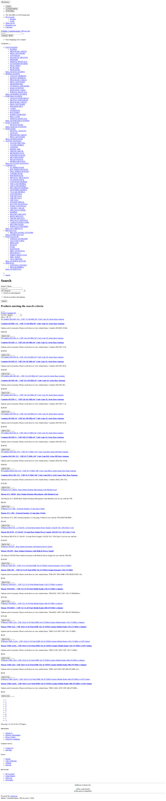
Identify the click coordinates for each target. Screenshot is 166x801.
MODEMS (14, 60)
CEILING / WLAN (17, 208)
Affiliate (8, 763)
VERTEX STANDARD (19, 239)
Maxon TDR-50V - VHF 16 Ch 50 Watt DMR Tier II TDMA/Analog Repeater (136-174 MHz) (37, 570)
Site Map (8, 750)
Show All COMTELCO (14, 228)
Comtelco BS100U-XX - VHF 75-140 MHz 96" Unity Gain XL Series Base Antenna (32, 324)
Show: (3, 317)
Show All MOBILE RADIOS (16, 94)
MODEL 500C (15, 149)
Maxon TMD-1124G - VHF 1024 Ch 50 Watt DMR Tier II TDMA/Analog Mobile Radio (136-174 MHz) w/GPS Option (46, 646)
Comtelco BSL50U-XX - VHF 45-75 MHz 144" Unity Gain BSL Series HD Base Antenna (35, 456)
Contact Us (9, 748)
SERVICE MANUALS (18, 62)
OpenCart (13, 796)
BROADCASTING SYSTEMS (21, 233)
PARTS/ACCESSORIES (19, 226)
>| (6, 720)
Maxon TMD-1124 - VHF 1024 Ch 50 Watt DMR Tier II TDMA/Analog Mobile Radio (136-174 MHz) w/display (44, 627)
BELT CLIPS (15, 117)
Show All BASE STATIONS (15, 127)
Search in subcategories (11, 293)
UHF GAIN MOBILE (18, 186)
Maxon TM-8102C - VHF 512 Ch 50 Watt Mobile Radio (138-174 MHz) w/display (32, 589)
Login (12, 21)
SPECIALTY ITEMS (18, 210)
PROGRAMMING (17, 267)
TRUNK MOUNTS (17, 218)
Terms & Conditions (12, 739)
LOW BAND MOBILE (18, 182)
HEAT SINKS (15, 66)
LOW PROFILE (16, 194)
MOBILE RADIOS (12, 74)
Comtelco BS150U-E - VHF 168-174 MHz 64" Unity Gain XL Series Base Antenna (32, 437)
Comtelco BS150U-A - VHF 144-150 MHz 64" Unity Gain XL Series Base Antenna (32, 342)
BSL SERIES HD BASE (19, 169)
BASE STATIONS (17, 88)
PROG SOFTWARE (17, 53)
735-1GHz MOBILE (17, 192)
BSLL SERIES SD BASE (19, 171)
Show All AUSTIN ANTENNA (17, 163)
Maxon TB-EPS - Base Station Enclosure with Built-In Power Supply (27, 551)
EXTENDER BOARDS (19, 64)
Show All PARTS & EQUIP (15, 261)
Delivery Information (12, 735)
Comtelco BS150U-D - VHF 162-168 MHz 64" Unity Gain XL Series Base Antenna (32, 418)
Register (13, 19)
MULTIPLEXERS (17, 157)
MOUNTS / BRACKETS (19, 178)
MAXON (13, 245)
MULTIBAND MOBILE (19, 188)
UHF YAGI (14, 200)
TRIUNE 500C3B (16, 151)
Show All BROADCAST (14, 235)
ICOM (12, 247)
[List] (2, 311)
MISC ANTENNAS (17, 251)
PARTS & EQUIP (12, 237)
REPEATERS (15, 70)
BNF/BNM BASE (16, 176)
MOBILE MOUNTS (17, 161)
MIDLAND (14, 243)
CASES (13, 108)
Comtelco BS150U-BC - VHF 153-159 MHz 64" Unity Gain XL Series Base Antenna (33, 380)
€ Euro (8, 6)
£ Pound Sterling (11, 9)
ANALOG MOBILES (18, 76)
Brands (8, 759)
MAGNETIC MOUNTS (19, 57)
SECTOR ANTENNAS (18, 204)
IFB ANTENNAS (16, 159)
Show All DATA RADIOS (15, 72)
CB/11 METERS (16, 259)
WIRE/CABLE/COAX (18, 255)
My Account (9, 774)
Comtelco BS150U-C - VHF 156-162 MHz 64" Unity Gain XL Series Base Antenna (32, 399)
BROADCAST (11, 231)
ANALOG (14, 133)
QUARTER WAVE (17, 180)
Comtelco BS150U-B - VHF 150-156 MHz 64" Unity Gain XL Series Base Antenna (32, 361)
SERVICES (9, 263)
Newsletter (9, 780)
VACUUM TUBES (17, 241)
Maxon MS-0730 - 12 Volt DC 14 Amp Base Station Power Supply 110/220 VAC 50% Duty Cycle (38, 532)
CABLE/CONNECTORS (19, 222)
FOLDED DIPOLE (17, 202)
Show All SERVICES (13, 269)
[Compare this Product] (14, 336)
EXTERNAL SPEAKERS (19, 86)
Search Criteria (6, 286)
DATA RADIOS (11, 47)
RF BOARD (14, 68)
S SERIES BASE (16, 174)
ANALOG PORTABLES (19, 98)
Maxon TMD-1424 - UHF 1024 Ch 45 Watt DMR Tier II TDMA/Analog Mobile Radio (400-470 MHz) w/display (44, 665)
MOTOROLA (15, 253)
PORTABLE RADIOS (13, 96)
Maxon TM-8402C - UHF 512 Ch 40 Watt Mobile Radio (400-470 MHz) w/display (32, 608)
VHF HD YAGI (16, 196)
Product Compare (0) (8, 313)
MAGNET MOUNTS (18, 214)
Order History (10, 776)
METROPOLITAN (17, 153)
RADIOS (13, 49)
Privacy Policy (10, 737)
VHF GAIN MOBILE (18, 184)
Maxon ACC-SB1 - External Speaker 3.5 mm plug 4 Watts (23, 513)
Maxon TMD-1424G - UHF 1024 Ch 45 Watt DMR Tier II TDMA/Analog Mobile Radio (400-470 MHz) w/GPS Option (46, 684)
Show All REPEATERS (14, 139)
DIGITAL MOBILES (18, 78)
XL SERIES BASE (17, 167)
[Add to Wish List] (11, 336)
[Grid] (4, 311)
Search (7, 275)
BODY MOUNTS (16, 216)
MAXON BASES (16, 125)
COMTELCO (10, 165)
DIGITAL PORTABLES (19, 100)
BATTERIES (15, 112)
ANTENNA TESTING (18, 265)
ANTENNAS (15, 55)
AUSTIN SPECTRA (17, 143)
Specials (8, 765)
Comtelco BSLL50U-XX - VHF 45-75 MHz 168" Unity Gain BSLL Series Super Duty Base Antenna (39, 475)
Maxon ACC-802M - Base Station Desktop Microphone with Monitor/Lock (29, 494)
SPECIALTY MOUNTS (19, 220)
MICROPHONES (16, 84)
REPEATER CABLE (18, 90)
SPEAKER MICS (16, 106)
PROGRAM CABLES (18, 51)
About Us (8, 733)
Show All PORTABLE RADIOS (17, 121)
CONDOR (14, 147)
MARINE (13, 212)
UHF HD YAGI (16, 198)
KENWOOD (15, 249)
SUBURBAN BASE (17, 155)
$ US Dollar (10, 11)
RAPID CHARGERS (18, 114)
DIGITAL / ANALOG (18, 131)
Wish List (8, 778)
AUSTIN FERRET (17, 145)
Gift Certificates (11, 761)
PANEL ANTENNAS (18, 206)
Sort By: (4, 315)
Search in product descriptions (14, 297)
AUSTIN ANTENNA (13, 141)
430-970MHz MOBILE (18, 190)
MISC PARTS (15, 257)
